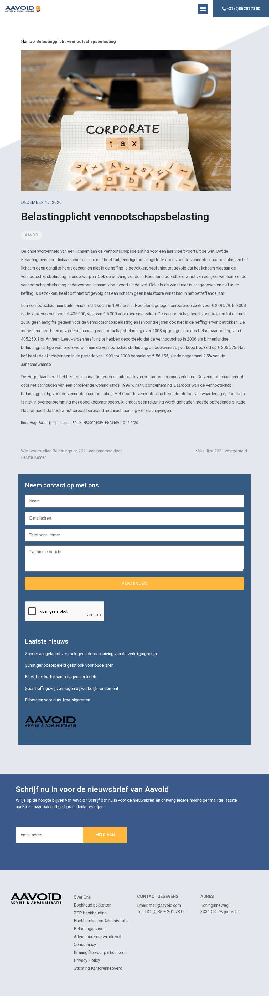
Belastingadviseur (90, 928)
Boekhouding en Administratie (101, 920)
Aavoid (31, 235)
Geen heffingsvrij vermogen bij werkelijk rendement (71, 688)
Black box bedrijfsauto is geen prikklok (60, 676)
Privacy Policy (87, 960)
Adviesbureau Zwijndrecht (97, 936)
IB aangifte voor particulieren (100, 952)
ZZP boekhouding (90, 912)
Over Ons (82, 897)
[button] (203, 9)
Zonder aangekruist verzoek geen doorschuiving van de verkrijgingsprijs (91, 653)
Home (26, 41)
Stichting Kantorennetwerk (98, 968)
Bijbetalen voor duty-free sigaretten (57, 700)
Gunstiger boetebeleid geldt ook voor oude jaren (69, 665)
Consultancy (85, 944)
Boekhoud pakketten (92, 905)
